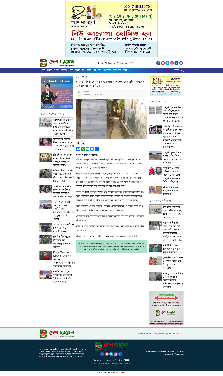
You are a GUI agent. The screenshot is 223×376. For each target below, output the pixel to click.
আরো (125, 70)
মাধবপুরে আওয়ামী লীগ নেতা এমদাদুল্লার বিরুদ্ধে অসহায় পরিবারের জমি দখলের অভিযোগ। (173, 280)
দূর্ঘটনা (89, 70)
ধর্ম (95, 70)
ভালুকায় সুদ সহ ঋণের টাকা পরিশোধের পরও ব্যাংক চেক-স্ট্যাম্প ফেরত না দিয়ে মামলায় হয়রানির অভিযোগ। (173, 114)
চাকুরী (77, 70)
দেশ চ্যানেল (86, 92)
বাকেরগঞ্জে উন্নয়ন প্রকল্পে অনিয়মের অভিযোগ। (170, 191)
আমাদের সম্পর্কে (103, 363)
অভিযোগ (64, 70)
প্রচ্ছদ (43, 70)
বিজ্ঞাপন (127, 363)
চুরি (83, 70)
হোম (94, 363)
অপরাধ (56, 70)
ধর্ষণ (99, 70)
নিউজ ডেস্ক (117, 70)
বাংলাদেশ (107, 70)
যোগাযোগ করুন (117, 363)
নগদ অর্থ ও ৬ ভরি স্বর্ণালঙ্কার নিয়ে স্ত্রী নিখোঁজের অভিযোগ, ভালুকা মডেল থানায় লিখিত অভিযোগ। (171, 175)
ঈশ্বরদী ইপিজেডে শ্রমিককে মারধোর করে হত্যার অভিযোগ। (173, 249)
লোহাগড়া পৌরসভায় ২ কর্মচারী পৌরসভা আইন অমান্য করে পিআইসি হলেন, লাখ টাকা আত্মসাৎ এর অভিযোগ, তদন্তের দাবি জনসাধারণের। (173, 137)
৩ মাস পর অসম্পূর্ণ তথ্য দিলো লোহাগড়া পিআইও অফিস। (63, 228)
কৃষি (71, 70)
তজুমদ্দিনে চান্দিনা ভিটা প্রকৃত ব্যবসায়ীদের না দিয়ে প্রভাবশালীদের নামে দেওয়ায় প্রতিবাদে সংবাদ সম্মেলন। (63, 127)
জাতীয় (49, 70)
